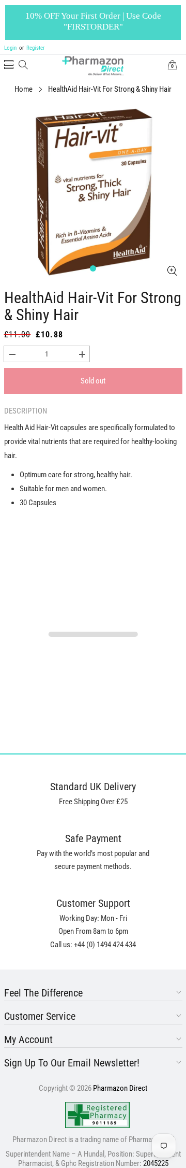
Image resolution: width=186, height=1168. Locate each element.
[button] (8, 65)
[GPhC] (97, 1115)
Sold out (93, 381)
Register (31, 48)
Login (10, 48)
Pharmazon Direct (120, 1088)
